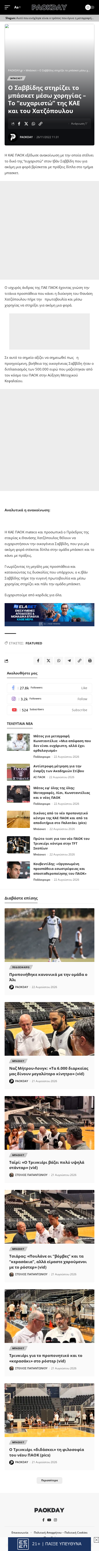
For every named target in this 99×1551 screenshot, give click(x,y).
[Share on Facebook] (19, 123)
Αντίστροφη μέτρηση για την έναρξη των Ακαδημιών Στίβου (58, 768)
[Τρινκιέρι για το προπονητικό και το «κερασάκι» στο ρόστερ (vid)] (49, 1316)
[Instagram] (49, 699)
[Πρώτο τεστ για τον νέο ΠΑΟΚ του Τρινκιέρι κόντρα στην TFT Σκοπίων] (18, 844)
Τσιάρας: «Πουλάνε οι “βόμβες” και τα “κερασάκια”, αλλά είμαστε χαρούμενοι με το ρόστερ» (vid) (48, 1261)
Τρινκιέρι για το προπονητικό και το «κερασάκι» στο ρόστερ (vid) (45, 1358)
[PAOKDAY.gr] (49, 7)
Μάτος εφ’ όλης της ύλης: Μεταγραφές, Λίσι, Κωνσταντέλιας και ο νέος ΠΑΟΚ (61, 793)
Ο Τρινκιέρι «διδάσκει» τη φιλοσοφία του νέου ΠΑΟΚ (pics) (46, 1452)
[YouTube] (49, 1520)
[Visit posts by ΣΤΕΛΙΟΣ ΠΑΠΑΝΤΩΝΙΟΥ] (11, 1175)
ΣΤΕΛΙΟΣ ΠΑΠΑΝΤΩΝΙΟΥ (31, 1175)
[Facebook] (49, 688)
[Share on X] (26, 123)
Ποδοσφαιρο (21, 967)
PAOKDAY (26, 137)
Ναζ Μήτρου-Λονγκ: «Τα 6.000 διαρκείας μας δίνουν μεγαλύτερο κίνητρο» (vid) (48, 1071)
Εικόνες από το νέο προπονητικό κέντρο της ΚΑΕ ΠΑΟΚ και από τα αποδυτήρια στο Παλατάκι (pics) (60, 818)
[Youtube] (49, 710)
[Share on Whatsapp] (33, 123)
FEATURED (34, 643)
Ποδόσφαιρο (41, 757)
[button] (8, 7)
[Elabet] (49, 614)
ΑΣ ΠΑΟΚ (39, 777)
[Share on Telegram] (69, 661)
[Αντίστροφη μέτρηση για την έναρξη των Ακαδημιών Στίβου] (18, 772)
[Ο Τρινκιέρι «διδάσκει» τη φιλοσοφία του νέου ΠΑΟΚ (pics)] (49, 1410)
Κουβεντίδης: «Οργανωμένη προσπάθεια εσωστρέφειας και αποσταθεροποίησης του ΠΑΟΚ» (60, 869)
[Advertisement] (49, 230)
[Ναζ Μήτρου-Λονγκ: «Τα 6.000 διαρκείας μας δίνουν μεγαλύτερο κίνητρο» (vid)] (49, 1029)
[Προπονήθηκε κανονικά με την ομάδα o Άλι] (49, 935)
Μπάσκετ (39, 829)
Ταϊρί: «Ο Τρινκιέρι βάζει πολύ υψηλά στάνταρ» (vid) (46, 1165)
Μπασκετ (16, 78)
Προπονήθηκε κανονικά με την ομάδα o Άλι (48, 977)
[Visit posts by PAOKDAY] (13, 137)
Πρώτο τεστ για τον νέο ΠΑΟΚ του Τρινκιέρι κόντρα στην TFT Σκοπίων (61, 843)
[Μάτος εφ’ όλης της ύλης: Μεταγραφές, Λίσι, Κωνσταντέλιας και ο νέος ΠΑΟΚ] (18, 794)
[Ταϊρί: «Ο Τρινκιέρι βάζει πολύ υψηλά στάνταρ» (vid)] (49, 1123)
